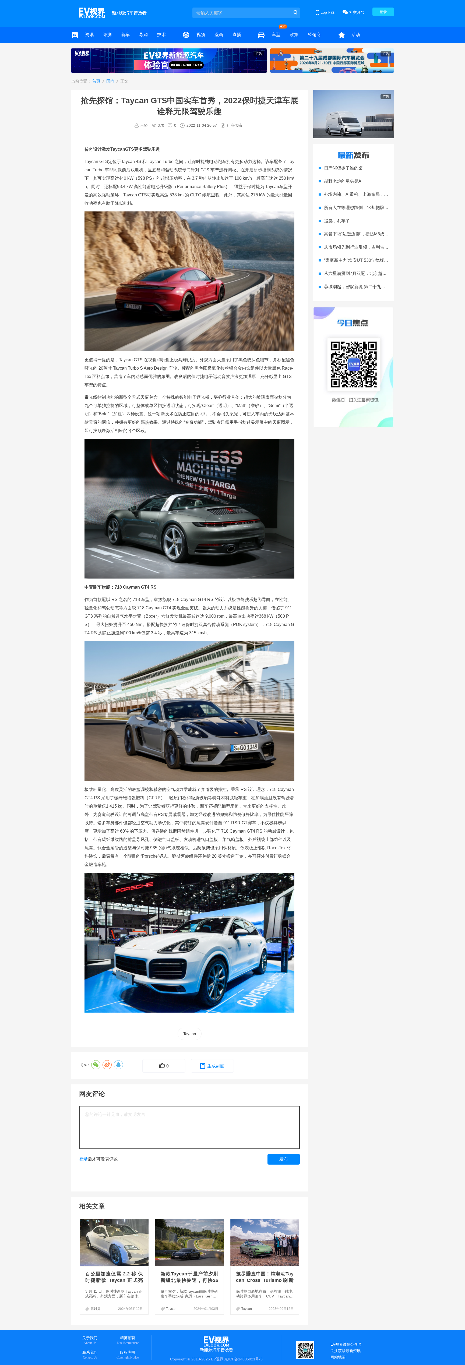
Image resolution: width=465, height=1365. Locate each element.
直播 (236, 34)
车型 (276, 34)
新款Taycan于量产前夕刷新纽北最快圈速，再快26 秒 (189, 1280)
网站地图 (338, 1357)
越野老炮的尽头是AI (343, 181)
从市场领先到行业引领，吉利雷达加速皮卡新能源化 (373, 247)
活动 (355, 34)
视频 (200, 34)
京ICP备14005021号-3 (243, 1359)
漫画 (218, 34)
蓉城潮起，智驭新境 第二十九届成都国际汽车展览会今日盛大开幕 (387, 286)
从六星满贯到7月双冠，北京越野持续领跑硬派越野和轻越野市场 (385, 273)
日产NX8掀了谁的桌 (343, 168)
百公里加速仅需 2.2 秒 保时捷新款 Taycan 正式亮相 (114, 1280)
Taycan (189, 1033)
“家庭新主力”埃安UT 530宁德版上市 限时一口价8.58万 (376, 260)
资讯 (89, 34)
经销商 (314, 34)
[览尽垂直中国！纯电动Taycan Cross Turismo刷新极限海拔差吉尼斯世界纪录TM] (265, 1242)
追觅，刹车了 (337, 220)
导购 (143, 34)
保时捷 (95, 1309)
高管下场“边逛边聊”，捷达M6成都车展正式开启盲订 (373, 234)
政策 (294, 34)
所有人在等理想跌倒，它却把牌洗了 (358, 207)
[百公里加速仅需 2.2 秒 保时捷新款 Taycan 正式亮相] (115, 1242)
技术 (161, 34)
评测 (107, 34)
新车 (125, 34)
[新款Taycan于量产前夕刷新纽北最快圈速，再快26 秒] (190, 1242)
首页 (96, 81)
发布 (283, 1159)
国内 (110, 81)
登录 (383, 12)
